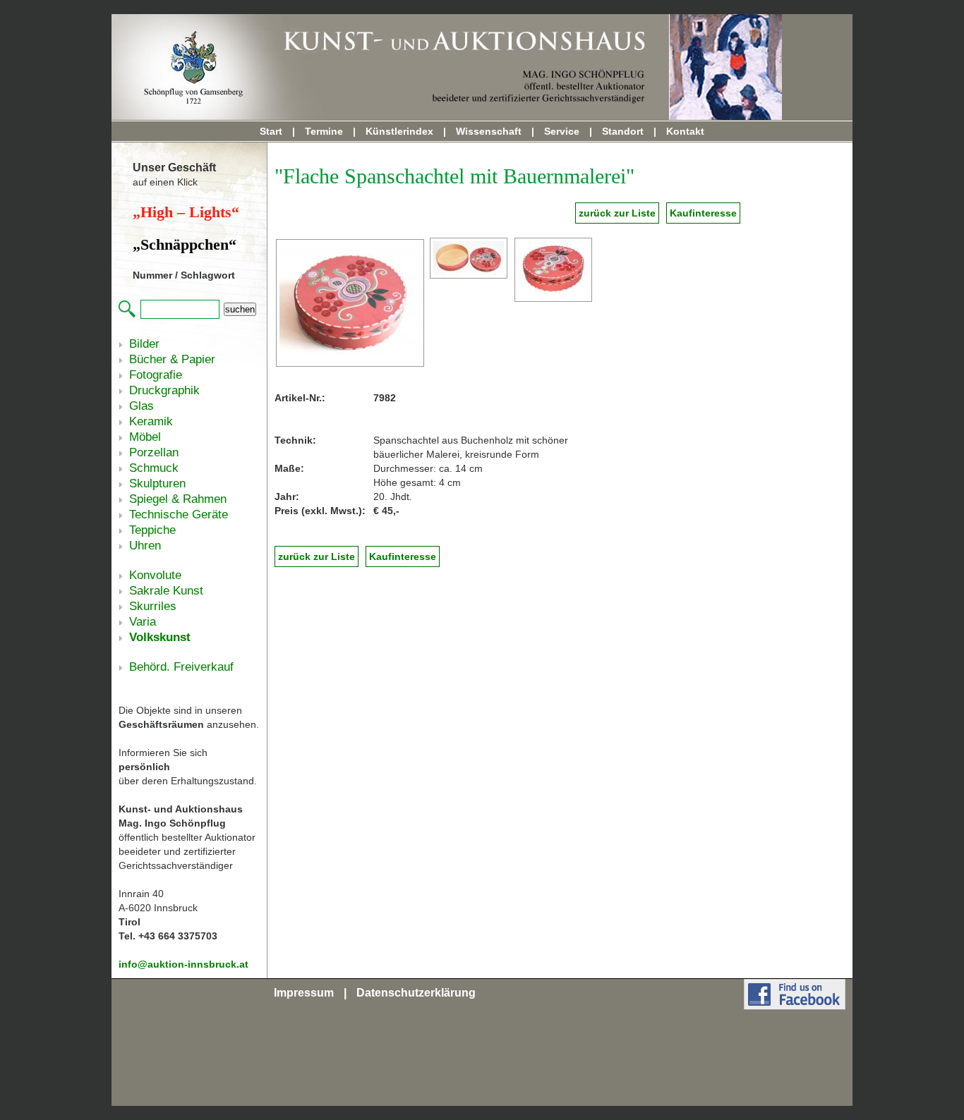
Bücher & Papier (172, 359)
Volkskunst (160, 637)
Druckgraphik (164, 390)
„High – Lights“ (186, 212)
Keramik (151, 421)
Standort (623, 131)
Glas (141, 406)
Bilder (144, 344)
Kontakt (685, 131)
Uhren (145, 545)
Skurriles (152, 606)
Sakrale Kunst (166, 590)
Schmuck (154, 468)
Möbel (145, 437)
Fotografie (155, 375)
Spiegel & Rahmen (178, 499)
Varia (142, 621)
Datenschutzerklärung (416, 993)
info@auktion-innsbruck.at (183, 964)
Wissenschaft (489, 131)
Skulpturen (157, 483)
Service (561, 131)
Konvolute (155, 575)
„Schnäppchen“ (184, 244)
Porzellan (154, 452)
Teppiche (152, 530)
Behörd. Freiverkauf (181, 667)
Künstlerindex (399, 131)
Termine (324, 131)
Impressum (304, 993)
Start (271, 131)
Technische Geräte (178, 514)
